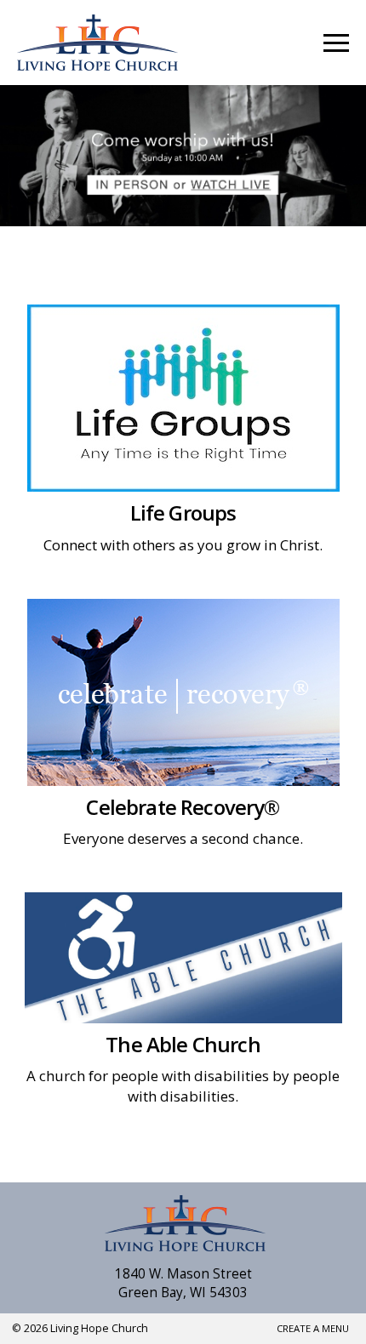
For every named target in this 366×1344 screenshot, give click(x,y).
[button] (336, 42)
